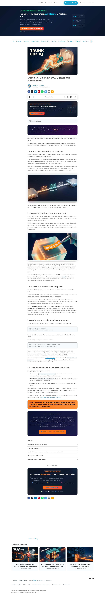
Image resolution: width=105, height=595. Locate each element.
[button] (13, 41)
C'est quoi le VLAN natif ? (35, 455)
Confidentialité (36, 584)
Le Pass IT (40, 3)
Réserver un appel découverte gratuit (52, 431)
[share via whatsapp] (42, 91)
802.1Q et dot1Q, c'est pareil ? (37, 459)
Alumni (15, 580)
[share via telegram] (45, 91)
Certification (61, 41)
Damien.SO (35, 85)
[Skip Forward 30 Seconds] (71, 97)
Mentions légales (16, 584)
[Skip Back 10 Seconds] (68, 97)
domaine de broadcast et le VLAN (50, 397)
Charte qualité (46, 584)
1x (64, 97)
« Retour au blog (33, 539)
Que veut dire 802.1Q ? (35, 448)
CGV (29, 584)
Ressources (58, 3)
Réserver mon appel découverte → (32, 28)
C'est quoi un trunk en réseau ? (37, 444)
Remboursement (56, 584)
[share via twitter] (32, 91)
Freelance (70, 41)
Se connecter (90, 3)
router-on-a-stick (50, 358)
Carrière (54, 41)
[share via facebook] (29, 91)
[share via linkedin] (35, 91)
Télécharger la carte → (52, 487)
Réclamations (66, 584)
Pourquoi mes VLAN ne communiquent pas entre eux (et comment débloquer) (25, 566)
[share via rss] (52, 91)
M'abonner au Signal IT (37, 113)
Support (78, 41)
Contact (82, 3)
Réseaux (18, 41)
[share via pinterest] (39, 91)
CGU (24, 584)
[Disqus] (53, 518)
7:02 (75, 97)
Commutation (35, 41)
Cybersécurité (45, 41)
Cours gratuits (23, 580)
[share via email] (49, 91)
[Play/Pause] (29, 97)
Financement (48, 3)
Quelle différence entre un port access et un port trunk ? (45, 452)
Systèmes (85, 41)
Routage (26, 41)
